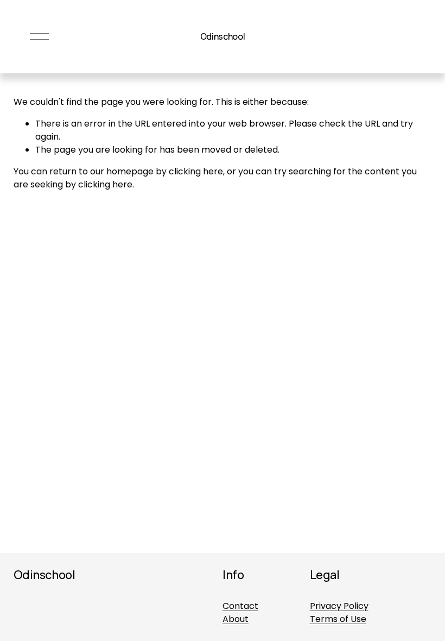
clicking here (196, 171)
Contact (240, 606)
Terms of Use (338, 619)
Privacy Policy (339, 606)
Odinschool (222, 36)
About (236, 619)
